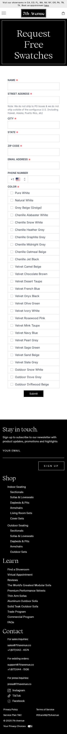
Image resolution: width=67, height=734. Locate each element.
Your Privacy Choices (14, 726)
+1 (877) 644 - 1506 (18, 669)
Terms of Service (45, 709)
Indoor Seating (17, 487)
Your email (11, 450)
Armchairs (16, 508)
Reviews (13, 580)
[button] (63, 13)
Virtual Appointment (20, 574)
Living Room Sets (21, 513)
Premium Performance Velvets (26, 590)
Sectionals (16, 492)
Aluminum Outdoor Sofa (23, 601)
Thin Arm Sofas (17, 596)
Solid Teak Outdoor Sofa (23, 606)
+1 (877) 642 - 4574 (18, 650)
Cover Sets (17, 518)
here (46, 5)
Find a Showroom (18, 569)
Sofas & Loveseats (22, 497)
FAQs (11, 622)
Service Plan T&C (12, 715)
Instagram (19, 690)
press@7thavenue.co (19, 684)
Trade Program (17, 611)
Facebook (19, 701)
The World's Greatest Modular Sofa (29, 585)
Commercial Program (21, 617)
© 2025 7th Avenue (13, 720)
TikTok (17, 696)
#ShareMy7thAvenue (47, 715)
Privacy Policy (10, 709)
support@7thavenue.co (21, 664)
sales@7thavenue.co (19, 645)
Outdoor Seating (18, 525)
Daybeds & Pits (19, 502)
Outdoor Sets (18, 552)
